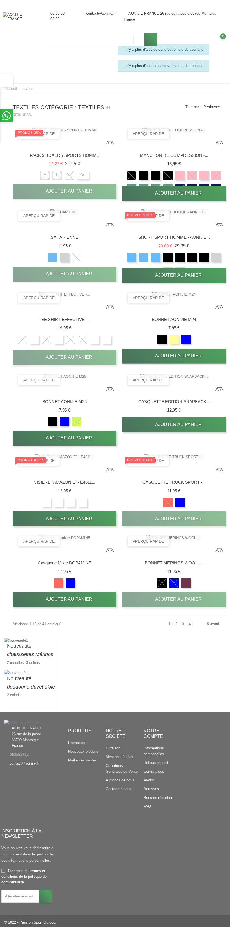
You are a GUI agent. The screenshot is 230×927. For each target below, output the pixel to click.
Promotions (77, 743)
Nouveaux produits (83, 751)
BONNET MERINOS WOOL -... (174, 562)
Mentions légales (119, 757)
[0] (217, 40)
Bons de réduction (158, 798)
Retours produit (156, 763)
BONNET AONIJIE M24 (174, 319)
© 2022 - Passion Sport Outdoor (30, 922)
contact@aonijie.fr (101, 13)
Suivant (213, 624)
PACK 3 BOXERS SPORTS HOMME (64, 155)
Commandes (154, 771)
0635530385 (19, 754)
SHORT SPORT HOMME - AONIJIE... (174, 237)
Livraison (113, 748)
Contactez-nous (118, 789)
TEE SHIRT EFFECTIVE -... (65, 319)
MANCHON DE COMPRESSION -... (174, 155)
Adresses (151, 789)
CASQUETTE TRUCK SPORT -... (174, 482)
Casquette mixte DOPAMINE (64, 562)
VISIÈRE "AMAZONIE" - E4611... (64, 482)
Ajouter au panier (68, 191)
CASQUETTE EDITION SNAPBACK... (174, 401)
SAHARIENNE (64, 237)
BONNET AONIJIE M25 (64, 401)
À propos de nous (120, 780)
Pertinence (212, 107)
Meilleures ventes (82, 760)
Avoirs (149, 780)
